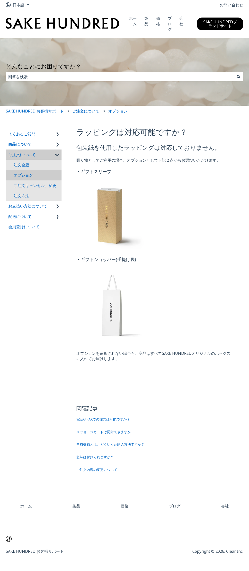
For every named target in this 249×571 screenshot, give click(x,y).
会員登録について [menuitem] (23, 226)
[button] (58, 134)
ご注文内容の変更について (96, 469)
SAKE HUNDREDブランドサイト (220, 23)
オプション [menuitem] (23, 175)
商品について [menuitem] (20, 144)
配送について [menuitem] (20, 216)
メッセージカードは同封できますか (103, 432)
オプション (118, 111)
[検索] (238, 76)
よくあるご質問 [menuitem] (22, 134)
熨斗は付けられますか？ (95, 457)
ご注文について (85, 111)
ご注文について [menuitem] (22, 154)
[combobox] (120, 76)
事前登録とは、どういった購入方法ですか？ (110, 444)
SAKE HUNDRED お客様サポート (35, 111)
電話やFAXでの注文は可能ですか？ (103, 419)
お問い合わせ (231, 5)
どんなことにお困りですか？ (43, 66)
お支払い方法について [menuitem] (27, 206)
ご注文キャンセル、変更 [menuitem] (35, 185)
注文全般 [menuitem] (21, 165)
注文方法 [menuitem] (21, 195)
